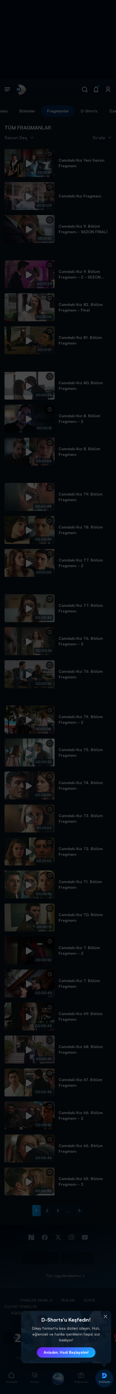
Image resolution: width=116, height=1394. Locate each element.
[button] (105, 1316)
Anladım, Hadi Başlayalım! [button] (66, 1352)
